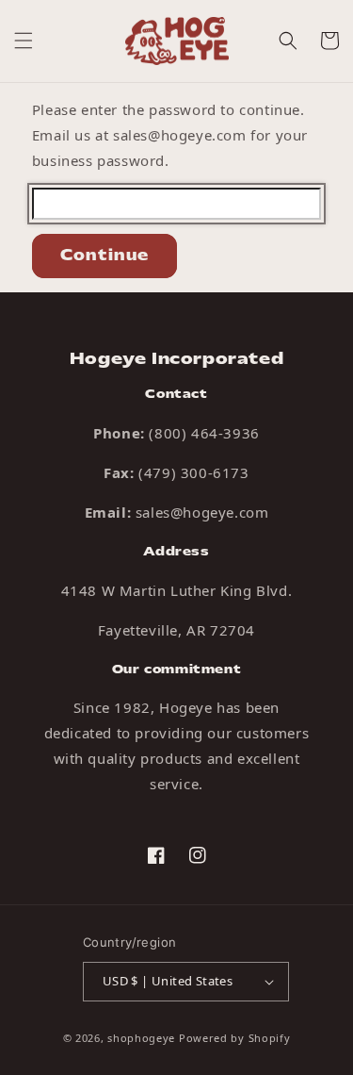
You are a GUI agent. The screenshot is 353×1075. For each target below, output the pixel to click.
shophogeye (141, 1038)
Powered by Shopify (235, 1038)
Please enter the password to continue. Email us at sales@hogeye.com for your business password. (170, 135)
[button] (23, 40)
